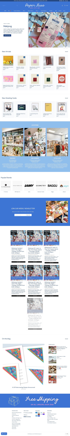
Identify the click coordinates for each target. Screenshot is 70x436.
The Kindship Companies (51, 422)
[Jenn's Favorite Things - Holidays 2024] (52, 379)
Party (37, 10)
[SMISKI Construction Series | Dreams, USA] (8, 63)
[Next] (67, 47)
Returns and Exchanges (16, 423)
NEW (5, 10)
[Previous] (64, 47)
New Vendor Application (16, 420)
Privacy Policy (14, 421)
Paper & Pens (30, 10)
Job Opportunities (50, 415)
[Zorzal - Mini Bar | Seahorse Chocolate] (35, 81)
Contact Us (14, 413)
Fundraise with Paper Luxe (16, 417)
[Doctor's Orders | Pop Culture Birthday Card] (8, 109)
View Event (18, 261)
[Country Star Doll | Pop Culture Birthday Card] (62, 109)
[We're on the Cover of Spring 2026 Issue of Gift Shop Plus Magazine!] (52, 350)
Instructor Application (16, 419)
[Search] (17, 5)
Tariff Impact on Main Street (61, 357)
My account (14, 428)
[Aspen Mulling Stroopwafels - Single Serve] (62, 81)
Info (64, 10)
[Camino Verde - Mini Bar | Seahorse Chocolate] (48, 81)
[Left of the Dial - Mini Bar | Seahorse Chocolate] (21, 81)
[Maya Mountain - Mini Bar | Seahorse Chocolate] (35, 63)
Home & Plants (44, 10)
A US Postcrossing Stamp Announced (23, 387)
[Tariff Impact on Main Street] (52, 360)
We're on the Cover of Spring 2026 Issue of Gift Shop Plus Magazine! (62, 347)
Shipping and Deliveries (16, 424)
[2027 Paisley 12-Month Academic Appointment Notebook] (62, 63)
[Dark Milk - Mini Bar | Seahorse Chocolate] (21, 63)
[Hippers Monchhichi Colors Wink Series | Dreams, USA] (8, 81)
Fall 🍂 (9, 10)
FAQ (12, 416)
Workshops (14, 427)
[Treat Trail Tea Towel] (48, 62)
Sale (56, 10)
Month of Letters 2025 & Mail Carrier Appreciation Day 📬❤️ (62, 367)
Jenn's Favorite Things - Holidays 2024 (62, 376)
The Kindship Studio (51, 421)
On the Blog (49, 416)
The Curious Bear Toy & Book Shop (52, 420)
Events (60, 10)
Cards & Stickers (17, 10)
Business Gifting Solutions (16, 412)
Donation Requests (15, 415)
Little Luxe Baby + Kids (51, 417)
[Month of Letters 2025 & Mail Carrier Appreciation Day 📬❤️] (52, 369)
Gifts (24, 10)
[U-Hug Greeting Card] (35, 109)
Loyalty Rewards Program (51, 413)
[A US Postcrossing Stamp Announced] (23, 365)
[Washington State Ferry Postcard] (21, 109)
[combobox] (10, 5)
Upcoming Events (15, 425)
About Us (49, 412)
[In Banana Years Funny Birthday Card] (48, 109)
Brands (50, 10)
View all (66, 51)
